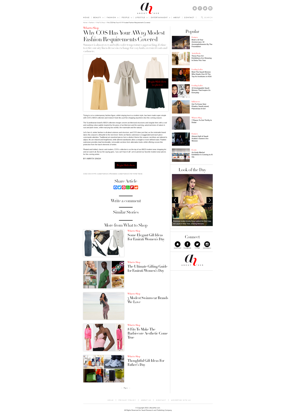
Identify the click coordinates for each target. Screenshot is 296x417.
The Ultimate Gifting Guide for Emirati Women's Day (147, 268)
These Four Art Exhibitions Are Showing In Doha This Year (202, 58)
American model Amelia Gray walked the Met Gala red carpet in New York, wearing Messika (192, 222)
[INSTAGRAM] (207, 244)
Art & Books (196, 53)
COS (84, 174)
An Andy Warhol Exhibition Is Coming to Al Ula (202, 154)
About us (146, 400)
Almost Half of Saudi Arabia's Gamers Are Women (200, 138)
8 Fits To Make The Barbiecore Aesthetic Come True (148, 333)
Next (210, 200)
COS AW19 (91, 174)
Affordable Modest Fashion (119, 174)
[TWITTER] (197, 244)
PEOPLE (126, 17)
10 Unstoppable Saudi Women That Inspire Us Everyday (201, 90)
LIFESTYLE (140, 17)
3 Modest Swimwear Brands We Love (148, 300)
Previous (175, 200)
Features (195, 37)
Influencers (196, 101)
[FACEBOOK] (187, 244)
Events (194, 150)
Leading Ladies (197, 69)
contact (189, 17)
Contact (161, 400)
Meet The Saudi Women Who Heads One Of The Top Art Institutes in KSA (202, 74)
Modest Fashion (102, 174)
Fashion (111, 17)
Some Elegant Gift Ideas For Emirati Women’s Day (146, 237)
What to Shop (100, 22)
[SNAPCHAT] (177, 244)
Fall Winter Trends (136, 174)
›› (129, 388)
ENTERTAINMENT (159, 17)
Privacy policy (127, 400)
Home (86, 17)
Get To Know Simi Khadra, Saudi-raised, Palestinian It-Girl (200, 106)
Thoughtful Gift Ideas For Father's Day (146, 363)
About (176, 17)
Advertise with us (181, 400)
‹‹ (121, 388)
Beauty (97, 17)
